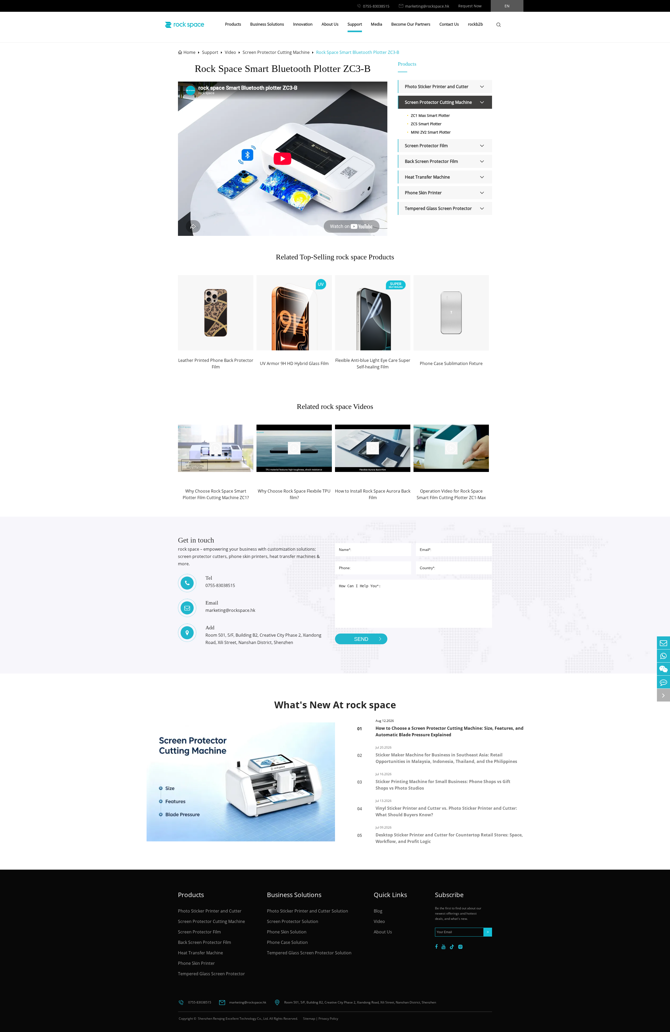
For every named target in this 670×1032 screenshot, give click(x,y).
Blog (378, 911)
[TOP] (663, 695)
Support (355, 24)
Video (230, 52)
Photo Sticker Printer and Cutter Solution (307, 911)
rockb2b (475, 24)
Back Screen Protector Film (431, 161)
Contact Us (449, 24)
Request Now (470, 5)
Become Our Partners (410, 24)
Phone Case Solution (287, 942)
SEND (361, 639)
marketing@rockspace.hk (427, 6)
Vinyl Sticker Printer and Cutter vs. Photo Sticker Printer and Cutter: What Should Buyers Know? (446, 811)
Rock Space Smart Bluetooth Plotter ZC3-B (357, 52)
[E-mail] (663, 642)
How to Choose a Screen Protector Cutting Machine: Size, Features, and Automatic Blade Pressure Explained (449, 731)
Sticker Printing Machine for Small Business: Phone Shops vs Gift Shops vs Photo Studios (443, 785)
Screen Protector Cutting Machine (276, 52)
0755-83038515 (376, 6)
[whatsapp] (663, 655)
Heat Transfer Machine (427, 177)
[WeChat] (663, 669)
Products (233, 24)
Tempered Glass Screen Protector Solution (309, 953)
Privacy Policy (328, 1018)
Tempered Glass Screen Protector (438, 208)
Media (376, 24)
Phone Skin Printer (423, 193)
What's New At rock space (335, 704)
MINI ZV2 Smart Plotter (431, 132)
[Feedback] (663, 682)
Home (189, 52)
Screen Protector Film (426, 146)
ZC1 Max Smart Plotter (430, 115)
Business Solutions (267, 24)
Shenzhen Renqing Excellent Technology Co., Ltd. (233, 1018)
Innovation (302, 24)
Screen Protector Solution (292, 921)
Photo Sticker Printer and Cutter (436, 86)
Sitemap (309, 1018)
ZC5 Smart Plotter (426, 123)
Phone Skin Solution (286, 932)
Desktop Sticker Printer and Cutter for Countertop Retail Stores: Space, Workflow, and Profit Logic (449, 838)
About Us (330, 24)
